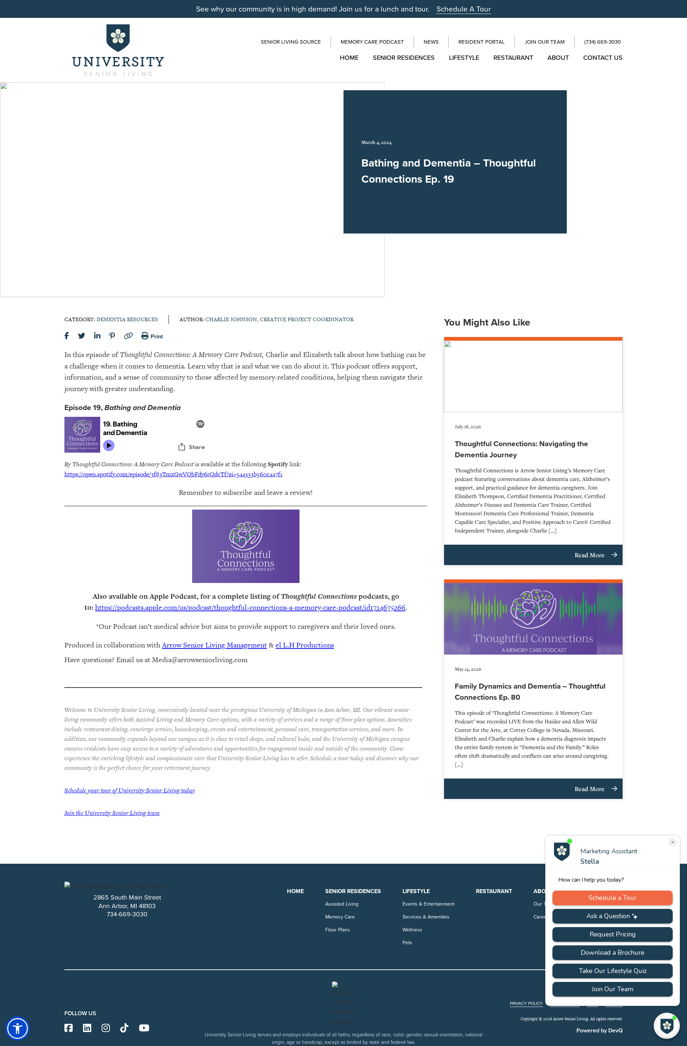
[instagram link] (106, 1028)
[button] (17, 1028)
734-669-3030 (127, 914)
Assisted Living (342, 903)
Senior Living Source (291, 41)
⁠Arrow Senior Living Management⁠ (214, 645)
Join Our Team (545, 41)
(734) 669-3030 (602, 41)
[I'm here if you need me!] (667, 1026)
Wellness (412, 929)
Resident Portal (481, 41)
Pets (407, 942)
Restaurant (513, 57)
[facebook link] (68, 1028)
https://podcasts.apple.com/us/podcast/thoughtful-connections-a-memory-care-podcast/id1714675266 (250, 607)
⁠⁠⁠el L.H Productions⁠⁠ (305, 645)
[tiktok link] (124, 1028)
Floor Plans (337, 929)
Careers (542, 916)
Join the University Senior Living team (112, 813)
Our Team (544, 903)
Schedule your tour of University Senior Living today (129, 790)
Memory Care (340, 916)
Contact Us (603, 57)
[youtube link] (144, 1028)
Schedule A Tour (464, 8)
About (558, 57)
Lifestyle (464, 57)
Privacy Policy (526, 1003)
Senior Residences (404, 57)
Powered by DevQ (599, 1030)
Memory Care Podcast (372, 41)
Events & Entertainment (428, 903)
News (431, 41)
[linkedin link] (87, 1028)
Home (349, 57)
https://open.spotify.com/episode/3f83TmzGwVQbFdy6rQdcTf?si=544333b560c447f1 (173, 474)
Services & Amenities (426, 916)
